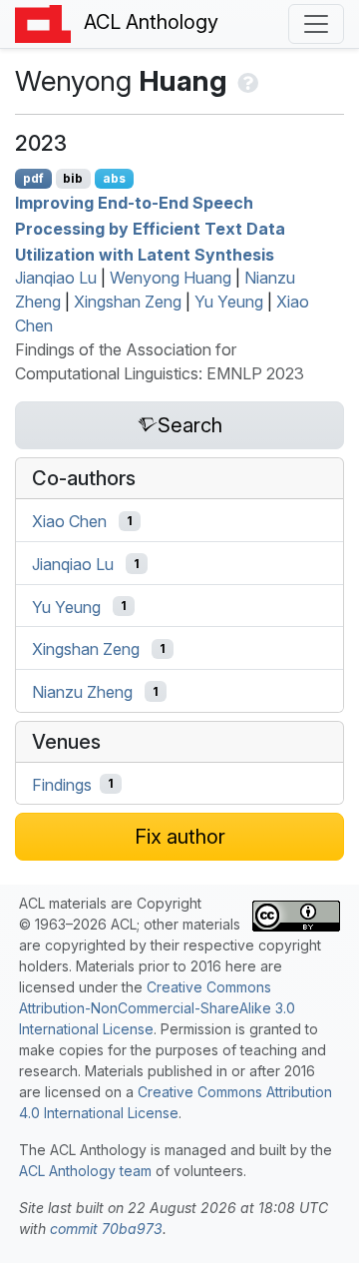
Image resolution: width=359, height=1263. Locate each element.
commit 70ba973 (106, 1228)
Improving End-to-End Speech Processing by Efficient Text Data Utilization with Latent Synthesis (150, 228)
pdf (33, 178)
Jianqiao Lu (56, 278)
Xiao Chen (69, 521)
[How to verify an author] (245, 81)
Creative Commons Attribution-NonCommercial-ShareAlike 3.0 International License (157, 1007)
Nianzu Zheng (82, 692)
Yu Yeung (228, 302)
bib (73, 178)
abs (114, 178)
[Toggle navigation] (316, 24)
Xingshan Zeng (127, 302)
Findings (62, 784)
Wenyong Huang (170, 278)
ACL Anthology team (85, 1170)
